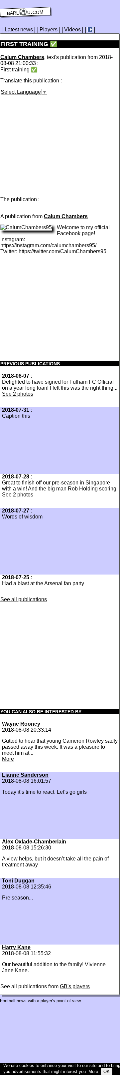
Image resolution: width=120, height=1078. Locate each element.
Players (49, 29)
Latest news (19, 29)
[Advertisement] (56, 142)
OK (106, 1071)
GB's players (75, 986)
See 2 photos (17, 394)
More (8, 759)
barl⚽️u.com (25, 12)
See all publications (23, 599)
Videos (72, 29)
